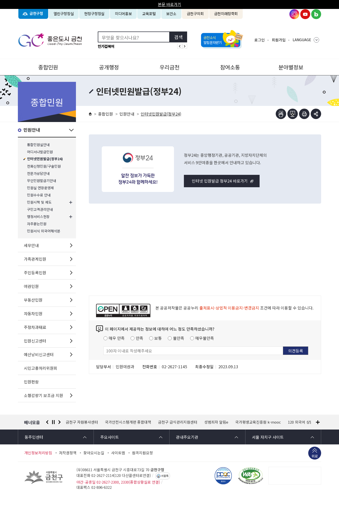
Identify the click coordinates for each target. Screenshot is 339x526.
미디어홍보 (123, 13)
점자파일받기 (292, 114)
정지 (53, 422)
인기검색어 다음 (184, 46)
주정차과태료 (35, 327)
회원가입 (279, 39)
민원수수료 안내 (39, 195)
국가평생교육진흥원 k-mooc (258, 422)
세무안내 (31, 245)
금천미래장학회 (226, 13)
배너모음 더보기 (318, 422)
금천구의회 (195, 13)
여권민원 (31, 286)
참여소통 (230, 67)
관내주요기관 (187, 437)
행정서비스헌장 (38, 217)
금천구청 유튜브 (305, 14)
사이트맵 (118, 453)
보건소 (171, 13)
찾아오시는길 (93, 453)
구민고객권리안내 (40, 209)
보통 (158, 338)
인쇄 (304, 114)
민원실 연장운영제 (40, 188)
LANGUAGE (302, 39)
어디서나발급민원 (40, 152)
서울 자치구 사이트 (268, 437)
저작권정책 (67, 453)
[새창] (250, 475)
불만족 (178, 338)
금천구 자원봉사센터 (82, 422)
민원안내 (31, 130)
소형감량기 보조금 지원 (43, 395)
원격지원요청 (142, 453)
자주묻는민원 (36, 224)
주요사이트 (109, 437)
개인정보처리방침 (38, 453)
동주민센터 (34, 437)
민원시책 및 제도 (39, 202)
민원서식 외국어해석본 (43, 231)
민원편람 (31, 382)
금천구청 (36, 13)
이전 (47, 422)
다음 (60, 422)
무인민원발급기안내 (41, 181)
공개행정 (109, 67)
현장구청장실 (94, 13)
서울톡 (165, 476)
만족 (139, 338)
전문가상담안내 (38, 173)
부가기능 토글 (316, 114)
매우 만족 (117, 338)
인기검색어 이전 (179, 46)
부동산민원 (33, 300)
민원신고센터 (35, 341)
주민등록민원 (35, 273)
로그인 (259, 39)
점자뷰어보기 (281, 114)
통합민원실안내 (38, 145)
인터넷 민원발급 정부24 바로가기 (220, 181)
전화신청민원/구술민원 (44, 166)
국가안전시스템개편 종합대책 (128, 422)
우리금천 (169, 67)
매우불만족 (204, 338)
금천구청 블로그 (316, 14)
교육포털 (149, 13)
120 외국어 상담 (300, 422)
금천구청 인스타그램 (294, 14)
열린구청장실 (64, 13)
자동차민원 (33, 313)
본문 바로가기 (169, 4)
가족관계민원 (35, 259)
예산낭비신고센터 (39, 354)
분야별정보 (290, 67)
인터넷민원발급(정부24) (45, 159)
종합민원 (48, 67)
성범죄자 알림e (216, 422)
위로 (314, 456)
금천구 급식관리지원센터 (177, 422)
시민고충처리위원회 (40, 368)
